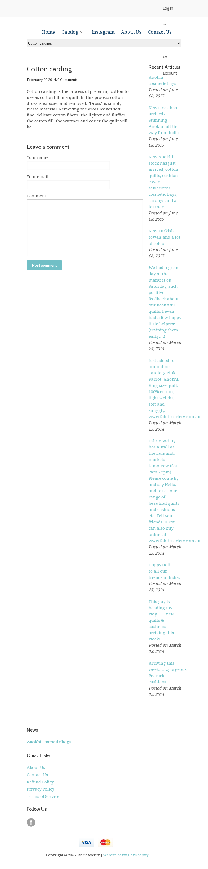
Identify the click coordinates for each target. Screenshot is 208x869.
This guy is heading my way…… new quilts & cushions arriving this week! (161, 620)
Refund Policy (40, 782)
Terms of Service (43, 796)
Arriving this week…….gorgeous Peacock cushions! (165, 672)
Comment (36, 196)
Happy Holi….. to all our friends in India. (164, 571)
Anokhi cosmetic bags (162, 80)
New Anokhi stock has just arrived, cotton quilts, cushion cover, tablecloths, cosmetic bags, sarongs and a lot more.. (163, 181)
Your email (37, 176)
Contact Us (37, 774)
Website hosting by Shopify (125, 855)
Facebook (31, 822)
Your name (37, 157)
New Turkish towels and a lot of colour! (164, 237)
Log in (168, 8)
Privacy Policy (40, 789)
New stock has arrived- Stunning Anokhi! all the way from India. (164, 120)
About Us (36, 767)
